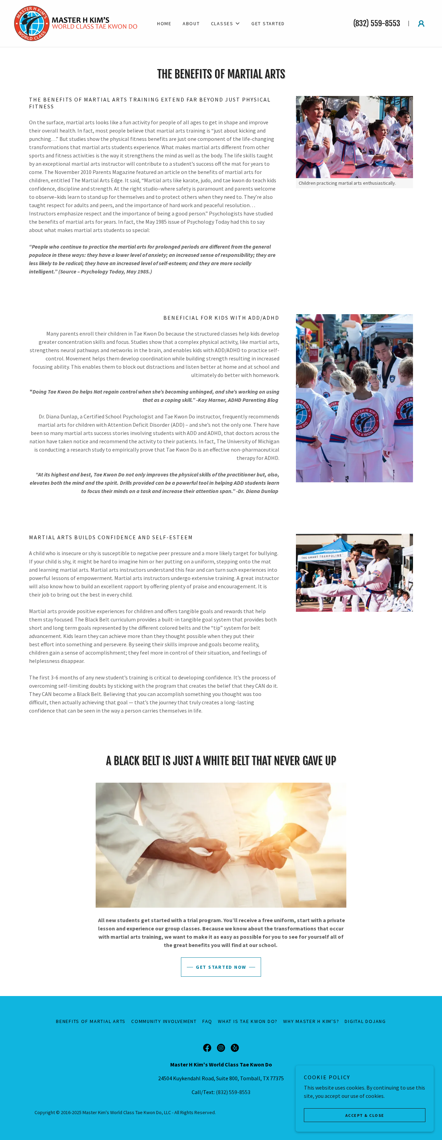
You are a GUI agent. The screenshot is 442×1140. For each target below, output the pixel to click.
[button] (225, 23)
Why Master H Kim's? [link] (311, 1021)
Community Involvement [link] (164, 1021)
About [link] (191, 23)
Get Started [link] (268, 23)
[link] (75, 22)
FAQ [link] (207, 1021)
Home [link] (164, 23)
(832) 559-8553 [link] (376, 23)
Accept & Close (364, 1115)
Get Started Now (221, 967)
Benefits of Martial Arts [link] (91, 1021)
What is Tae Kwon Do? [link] (248, 1021)
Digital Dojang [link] (365, 1021)
